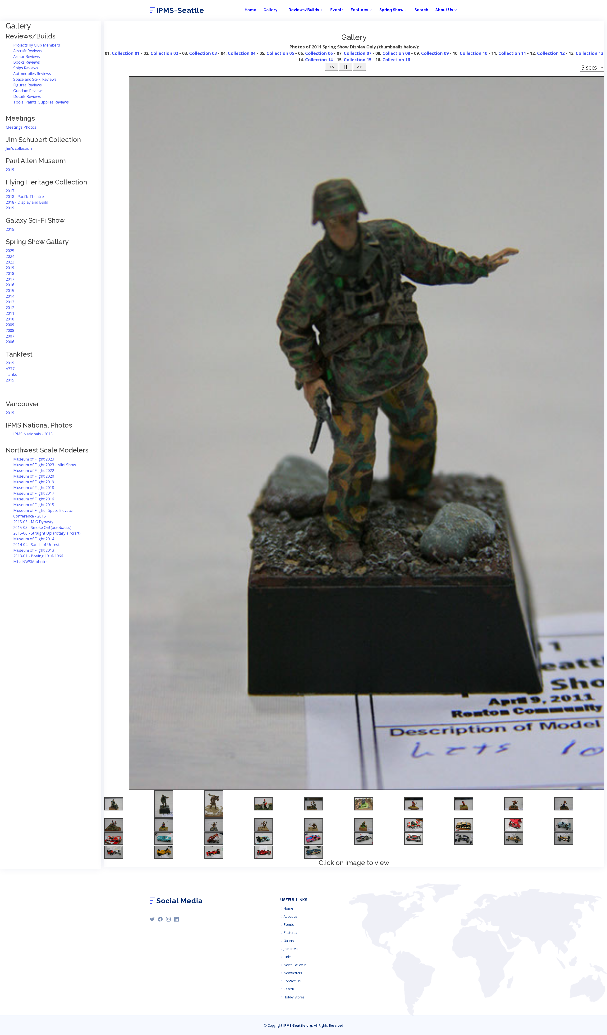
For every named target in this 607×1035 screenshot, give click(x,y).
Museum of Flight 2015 (33, 504)
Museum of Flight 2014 (33, 538)
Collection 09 (435, 53)
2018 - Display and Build (27, 202)
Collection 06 (319, 53)
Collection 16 (396, 59)
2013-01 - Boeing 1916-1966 (38, 556)
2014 (10, 296)
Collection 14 (319, 59)
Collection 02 (164, 53)
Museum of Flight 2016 (33, 499)
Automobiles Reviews (32, 73)
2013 (10, 302)
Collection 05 (280, 53)
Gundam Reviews (28, 90)
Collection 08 (396, 53)
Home (250, 10)
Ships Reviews (25, 68)
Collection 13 (589, 53)
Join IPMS (291, 948)
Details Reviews (27, 96)
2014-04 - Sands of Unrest (36, 544)
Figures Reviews (27, 85)
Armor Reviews (26, 56)
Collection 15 (357, 59)
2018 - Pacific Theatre (25, 196)
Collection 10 (473, 53)
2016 (10, 284)
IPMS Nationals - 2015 (33, 434)
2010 (10, 319)
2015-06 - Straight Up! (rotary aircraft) (47, 533)
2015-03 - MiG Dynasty (33, 521)
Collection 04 (241, 53)
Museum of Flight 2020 (33, 476)
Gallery (289, 940)
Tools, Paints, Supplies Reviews (41, 102)
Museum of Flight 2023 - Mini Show (44, 464)
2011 (10, 313)
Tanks (11, 374)
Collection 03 (203, 53)
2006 (10, 341)
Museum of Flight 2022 (33, 470)
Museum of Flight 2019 (33, 482)
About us (290, 916)
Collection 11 (512, 53)
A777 (10, 368)
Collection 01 (125, 53)
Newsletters (293, 973)
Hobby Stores (294, 997)
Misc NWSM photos (30, 561)
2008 (10, 330)
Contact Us (292, 981)
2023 (10, 262)
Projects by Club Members (36, 45)
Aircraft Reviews (27, 50)
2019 (10, 169)
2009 (10, 324)
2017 (10, 190)
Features (290, 932)
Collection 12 (551, 53)
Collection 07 (357, 53)
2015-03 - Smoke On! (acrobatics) (42, 527)
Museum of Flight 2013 (33, 550)
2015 (10, 229)
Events (337, 10)
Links (287, 957)
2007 (10, 336)
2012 (10, 307)
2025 (10, 250)
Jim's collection (19, 148)
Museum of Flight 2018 (33, 487)
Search (421, 10)
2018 (10, 273)
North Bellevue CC (298, 965)
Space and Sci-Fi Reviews (34, 79)
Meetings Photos (21, 127)
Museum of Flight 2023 (33, 459)
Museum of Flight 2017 (33, 493)
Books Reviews (26, 62)
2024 (10, 256)
